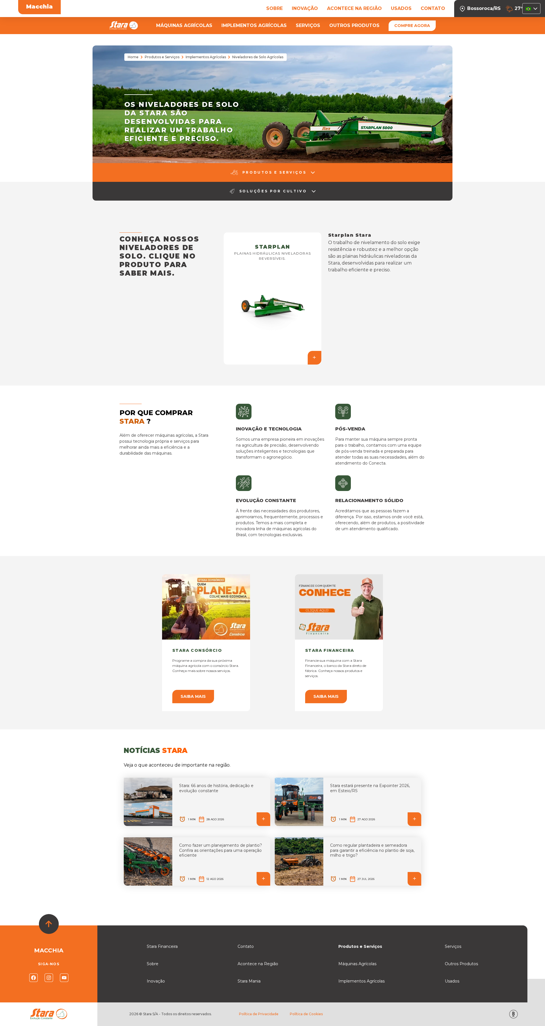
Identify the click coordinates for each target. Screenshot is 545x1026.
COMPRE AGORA (412, 25)
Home (133, 57)
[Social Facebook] (33, 977)
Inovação (156, 981)
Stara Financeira (162, 946)
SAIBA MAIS (193, 696)
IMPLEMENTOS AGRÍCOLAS (254, 25)
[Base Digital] (513, 1014)
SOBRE (274, 8)
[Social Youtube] (64, 977)
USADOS (401, 8)
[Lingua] (531, 8)
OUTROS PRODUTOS (354, 25)
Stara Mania (249, 981)
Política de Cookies (306, 1014)
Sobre (152, 963)
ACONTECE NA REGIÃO (354, 8)
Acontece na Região (258, 963)
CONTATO (433, 8)
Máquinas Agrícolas (357, 963)
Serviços (453, 946)
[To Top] (49, 924)
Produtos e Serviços (162, 57)
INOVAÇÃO (305, 8)
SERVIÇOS (308, 25)
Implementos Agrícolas (206, 57)
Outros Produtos (461, 963)
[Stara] (124, 25)
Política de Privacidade (258, 1014)
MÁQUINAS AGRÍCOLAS (184, 25)
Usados (452, 981)
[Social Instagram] (49, 977)
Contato (246, 946)
